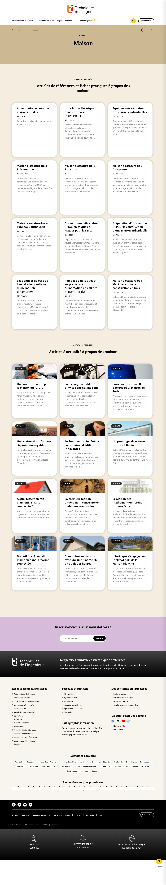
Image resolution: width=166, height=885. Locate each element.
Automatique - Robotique (24, 694)
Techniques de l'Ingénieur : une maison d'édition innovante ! (82, 445)
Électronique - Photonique (24, 741)
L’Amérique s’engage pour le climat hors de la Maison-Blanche (130, 560)
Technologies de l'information (25, 737)
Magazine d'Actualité (65, 21)
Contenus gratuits (86, 21)
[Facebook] (112, 721)
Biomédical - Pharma (22, 698)
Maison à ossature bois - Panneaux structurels (32, 225)
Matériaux (18, 720)
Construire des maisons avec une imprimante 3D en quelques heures (81, 560)
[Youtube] (123, 721)
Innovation (18, 716)
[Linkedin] (128, 721)
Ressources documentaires (22, 21)
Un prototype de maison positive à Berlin (129, 443)
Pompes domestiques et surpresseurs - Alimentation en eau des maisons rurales (81, 286)
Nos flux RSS (118, 730)
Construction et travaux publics (26, 701)
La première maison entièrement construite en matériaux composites (82, 503)
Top (17, 787)
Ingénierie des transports (24, 712)
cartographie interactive (87, 728)
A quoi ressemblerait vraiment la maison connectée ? (30, 503)
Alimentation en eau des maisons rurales (33, 110)
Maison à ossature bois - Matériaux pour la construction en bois (128, 284)
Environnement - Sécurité (24, 705)
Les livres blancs (119, 694)
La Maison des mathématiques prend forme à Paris (128, 503)
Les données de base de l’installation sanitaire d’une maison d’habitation (32, 286)
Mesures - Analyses (21, 723)
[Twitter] (118, 721)
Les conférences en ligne (123, 698)
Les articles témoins (121, 701)
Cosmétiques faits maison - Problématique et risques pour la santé (82, 227)
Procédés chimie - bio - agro (25, 730)
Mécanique (18, 726)
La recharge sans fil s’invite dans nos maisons (81, 386)
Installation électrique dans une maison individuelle (79, 112)
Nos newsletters (119, 726)
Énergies (17, 745)
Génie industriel (20, 709)
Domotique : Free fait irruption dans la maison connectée (33, 560)
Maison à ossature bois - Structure (80, 168)
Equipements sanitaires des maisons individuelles (130, 110)
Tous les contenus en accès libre (125, 705)
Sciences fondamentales (23, 734)
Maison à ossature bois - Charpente (128, 168)
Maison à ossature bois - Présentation (32, 168)
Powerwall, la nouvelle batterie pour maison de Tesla (129, 388)
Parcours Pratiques (46, 21)
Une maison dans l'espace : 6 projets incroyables (34, 443)
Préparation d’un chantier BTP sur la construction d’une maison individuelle (130, 227)
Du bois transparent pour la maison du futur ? (33, 386)
